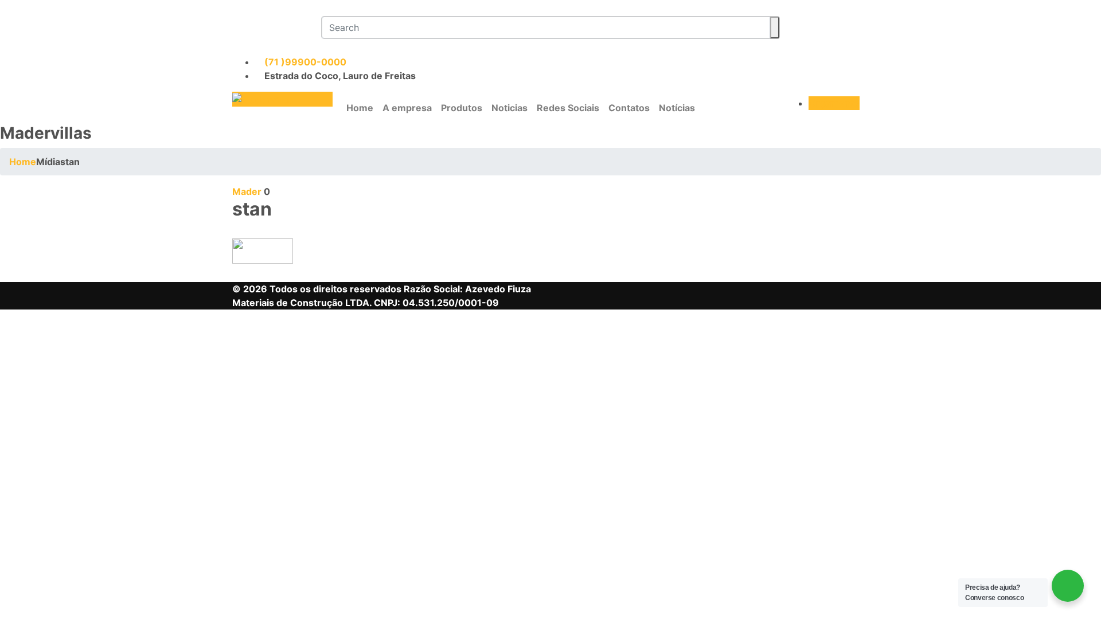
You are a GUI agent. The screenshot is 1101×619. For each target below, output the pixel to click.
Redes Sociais (568, 107)
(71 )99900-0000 (304, 62)
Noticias (509, 107)
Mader (246, 191)
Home (359, 107)
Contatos (629, 107)
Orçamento (834, 103)
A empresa (407, 107)
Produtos (461, 107)
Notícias (677, 107)
